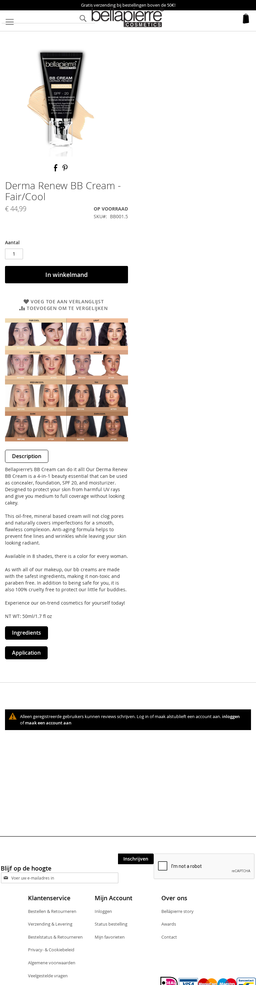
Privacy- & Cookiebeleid (51, 950)
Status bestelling (111, 924)
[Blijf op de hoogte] (65, 878)
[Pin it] (65, 170)
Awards (168, 924)
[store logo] (128, 17)
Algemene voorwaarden (51, 963)
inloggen (231, 716)
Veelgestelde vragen (48, 976)
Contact (169, 937)
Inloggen (103, 911)
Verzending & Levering (50, 924)
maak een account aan (48, 723)
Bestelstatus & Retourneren (55, 937)
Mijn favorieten (110, 937)
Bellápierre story (177, 911)
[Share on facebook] (56, 170)
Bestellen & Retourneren (52, 911)
